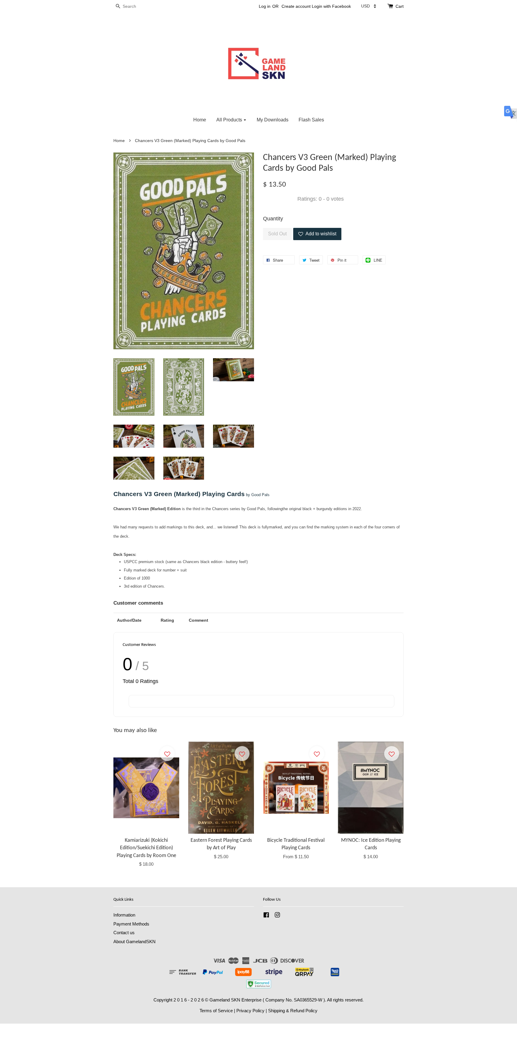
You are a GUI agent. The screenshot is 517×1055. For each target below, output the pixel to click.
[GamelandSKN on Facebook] (266, 915)
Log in (264, 6)
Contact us (124, 932)
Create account (296, 6)
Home (199, 119)
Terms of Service (216, 1010)
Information (124, 914)
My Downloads (272, 119)
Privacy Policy (250, 1010)
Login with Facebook (331, 6)
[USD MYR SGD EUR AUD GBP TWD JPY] (368, 6)
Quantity (273, 219)
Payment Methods (131, 923)
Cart (400, 6)
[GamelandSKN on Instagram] (277, 915)
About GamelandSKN (134, 941)
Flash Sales (311, 119)
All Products (229, 119)
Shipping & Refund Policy (292, 1010)
